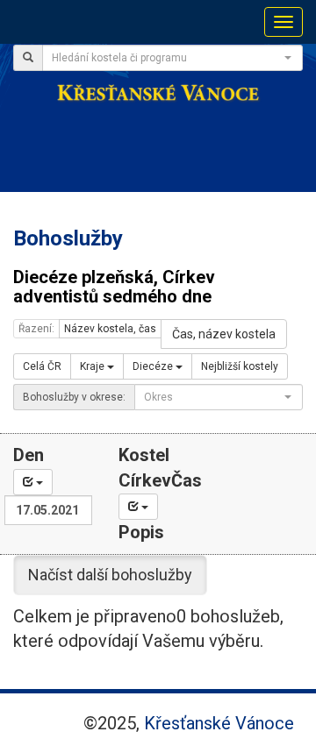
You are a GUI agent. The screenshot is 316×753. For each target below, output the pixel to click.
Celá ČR (42, 366)
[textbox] (167, 58)
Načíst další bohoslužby (110, 574)
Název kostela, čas (110, 329)
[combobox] (172, 58)
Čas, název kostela (224, 334)
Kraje (93, 366)
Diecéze (154, 366)
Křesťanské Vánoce (219, 723)
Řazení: (36, 329)
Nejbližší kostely (239, 366)
